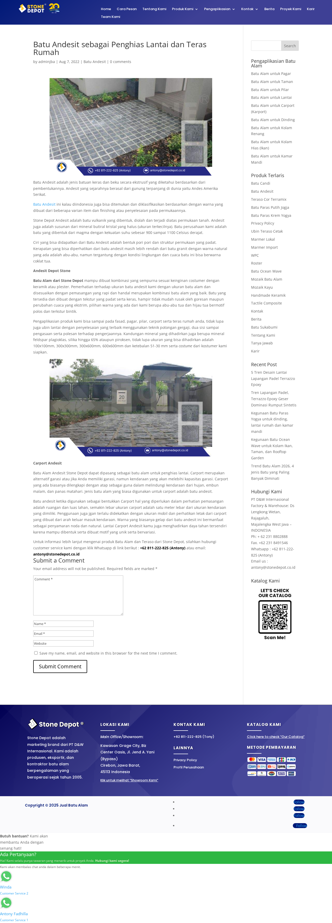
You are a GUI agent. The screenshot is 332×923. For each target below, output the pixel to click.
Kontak (247, 9)
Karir (311, 9)
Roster (256, 263)
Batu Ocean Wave (266, 271)
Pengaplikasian (217, 9)
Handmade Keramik (268, 295)
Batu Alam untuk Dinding (273, 119)
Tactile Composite (266, 303)
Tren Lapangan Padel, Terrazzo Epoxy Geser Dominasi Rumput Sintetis (273, 398)
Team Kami (110, 17)
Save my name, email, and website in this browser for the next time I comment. (108, 653)
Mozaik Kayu (262, 287)
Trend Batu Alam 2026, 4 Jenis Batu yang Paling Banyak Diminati (272, 472)
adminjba (46, 61)
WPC (255, 255)
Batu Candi (260, 183)
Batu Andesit (95, 61)
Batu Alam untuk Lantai (271, 97)
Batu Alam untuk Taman (272, 81)
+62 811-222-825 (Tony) (194, 736)
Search (290, 45)
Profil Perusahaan (189, 767)
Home (106, 9)
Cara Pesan (127, 9)
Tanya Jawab (262, 343)
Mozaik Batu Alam (266, 279)
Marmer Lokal (263, 239)
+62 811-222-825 (154, 547)
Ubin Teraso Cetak (267, 231)
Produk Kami (182, 9)
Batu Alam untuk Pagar (271, 73)
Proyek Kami (290, 9)
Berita (269, 9)
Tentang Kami (154, 9)
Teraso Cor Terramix (268, 199)
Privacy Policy (262, 223)
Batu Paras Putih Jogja (270, 207)
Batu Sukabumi (264, 327)
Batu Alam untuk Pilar (270, 89)
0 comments (120, 61)
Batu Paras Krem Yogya (271, 215)
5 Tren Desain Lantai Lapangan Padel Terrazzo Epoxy (273, 378)
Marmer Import (264, 247)
